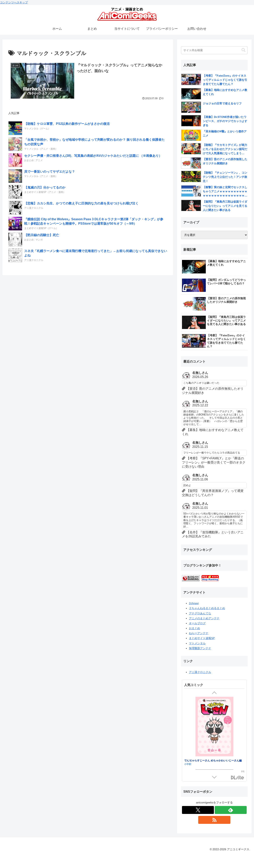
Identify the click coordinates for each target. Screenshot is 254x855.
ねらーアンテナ (198, 633)
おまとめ (194, 628)
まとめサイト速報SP (202, 638)
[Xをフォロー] (198, 810)
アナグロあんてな (200, 613)
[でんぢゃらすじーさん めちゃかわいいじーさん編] (214, 727)
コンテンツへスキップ (14, 2)
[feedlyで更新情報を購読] (231, 810)
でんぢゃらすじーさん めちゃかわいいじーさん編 (213, 760)
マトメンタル (197, 643)
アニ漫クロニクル (200, 672)
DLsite (237, 777)
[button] (243, 50)
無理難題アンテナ (200, 648)
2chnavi (194, 603)
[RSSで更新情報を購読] (214, 820)
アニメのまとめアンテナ (204, 618)
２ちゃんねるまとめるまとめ (207, 608)
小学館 (187, 764)
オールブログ (197, 623)
